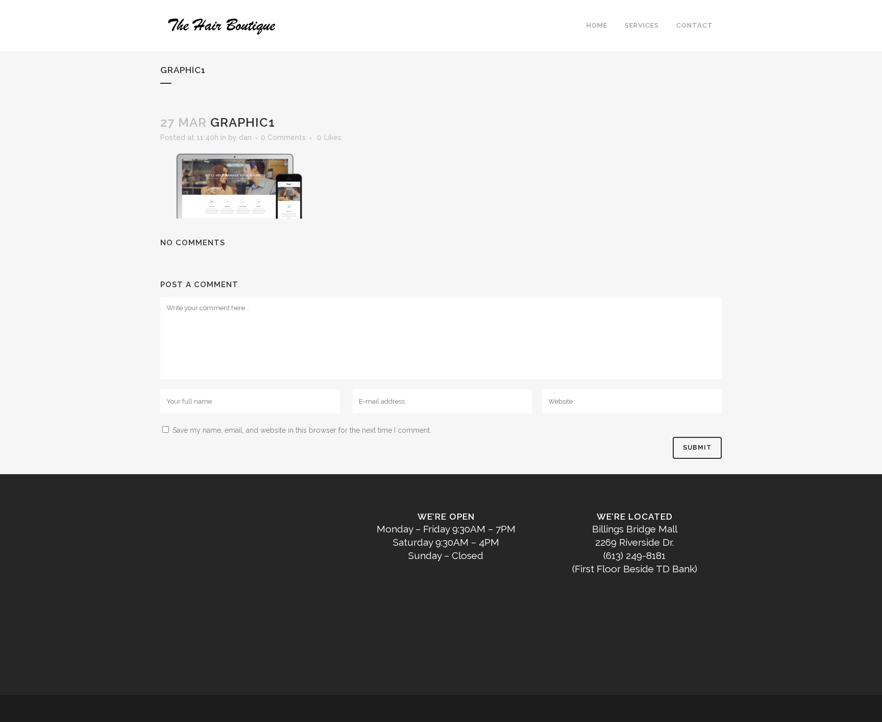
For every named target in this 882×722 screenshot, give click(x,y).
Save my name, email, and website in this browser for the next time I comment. (302, 430)
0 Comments (283, 137)
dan (245, 137)
